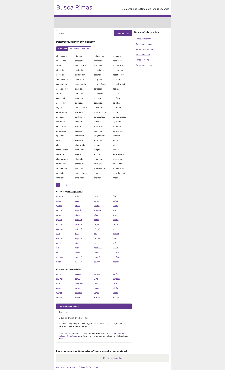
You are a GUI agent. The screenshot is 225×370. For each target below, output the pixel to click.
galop (58, 201)
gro (57, 248)
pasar (58, 288)
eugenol (78, 238)
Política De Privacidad (88, 367)
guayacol (98, 248)
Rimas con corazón (144, 49)
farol (115, 238)
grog (77, 248)
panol (96, 201)
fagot (115, 196)
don (77, 234)
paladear (79, 283)
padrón (116, 262)
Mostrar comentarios (112, 358)
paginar (116, 278)
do (114, 229)
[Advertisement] (112, 22)
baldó (96, 219)
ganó (58, 243)
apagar (59, 278)
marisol (116, 252)
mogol (97, 257)
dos (95, 234)
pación (97, 262)
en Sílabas (74, 49)
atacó (77, 215)
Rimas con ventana (144, 44)
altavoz (59, 210)
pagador (78, 333)
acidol (78, 196)
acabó (96, 205)
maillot (78, 252)
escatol (116, 234)
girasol (78, 243)
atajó (96, 215)
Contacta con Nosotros (66, 367)
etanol (59, 238)
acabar (59, 297)
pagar (58, 274)
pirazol (59, 205)
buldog (59, 224)
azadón (78, 219)
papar (96, 283)
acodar (116, 297)
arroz (58, 215)
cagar (77, 278)
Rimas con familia (143, 39)
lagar (96, 278)
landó (58, 252)
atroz (115, 215)
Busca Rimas (74, 7)
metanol (59, 257)
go (95, 243)
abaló (77, 205)
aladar (115, 274)
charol (96, 229)
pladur (115, 288)
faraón (97, 238)
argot (115, 210)
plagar (59, 292)
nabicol (116, 257)
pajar (58, 283)
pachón (78, 262)
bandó (115, 219)
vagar (96, 292)
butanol (78, 224)
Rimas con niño (142, 60)
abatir (115, 292)
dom (58, 234)
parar (115, 283)
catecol (78, 229)
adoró (115, 205)
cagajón (97, 224)
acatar (78, 297)
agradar (97, 274)
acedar (97, 297)
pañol (115, 201)
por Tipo (85, 49)
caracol (97, 196)
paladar (78, 274)
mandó (97, 252)
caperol (59, 229)
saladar (78, 292)
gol (114, 243)
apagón (97, 210)
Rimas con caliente (144, 65)
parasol (59, 196)
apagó (78, 210)
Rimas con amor (143, 54)
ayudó (59, 219)
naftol (58, 262)
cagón (115, 224)
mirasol (78, 257)
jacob (115, 248)
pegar (96, 288)
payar (77, 288)
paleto (78, 201)
